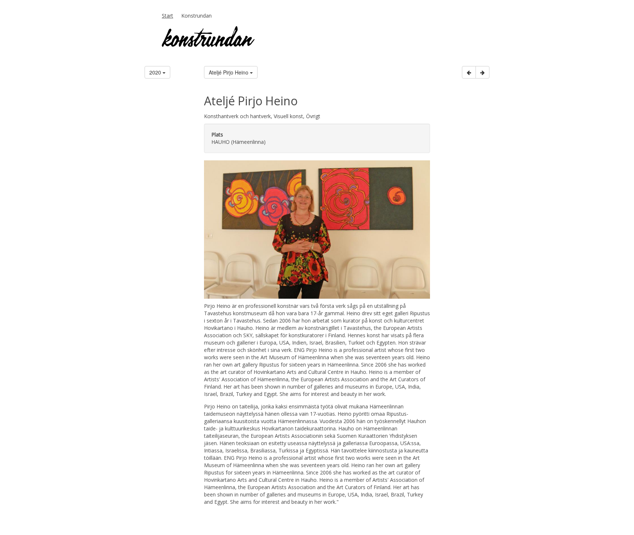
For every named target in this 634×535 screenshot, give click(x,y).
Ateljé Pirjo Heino (229, 72)
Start (167, 15)
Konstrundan (196, 15)
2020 (156, 72)
